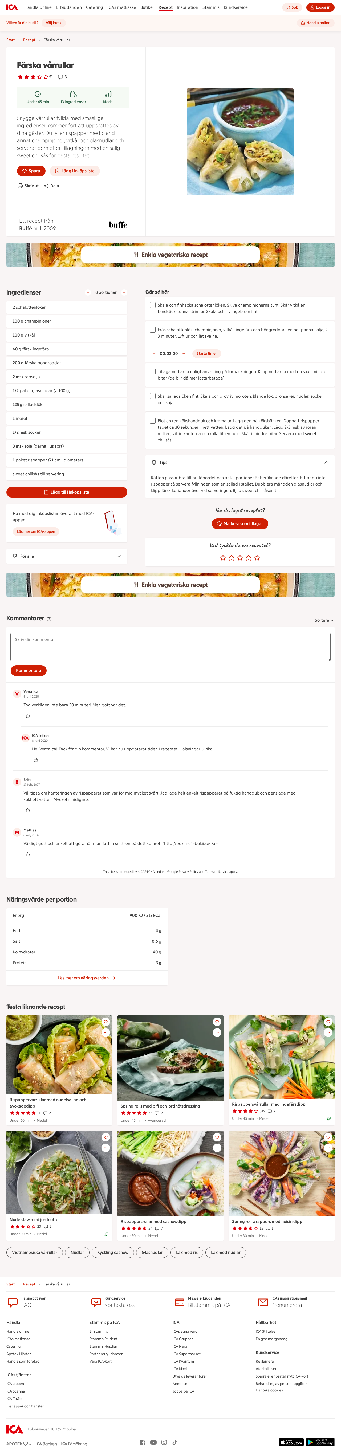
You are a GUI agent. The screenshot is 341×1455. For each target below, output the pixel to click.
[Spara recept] (106, 1022)
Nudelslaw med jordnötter (35, 1219)
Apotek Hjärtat (18, 1354)
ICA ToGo (14, 1399)
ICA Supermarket (187, 1354)
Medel (108, 102)
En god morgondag (271, 1339)
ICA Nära (180, 1346)
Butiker (147, 7)
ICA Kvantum (183, 1361)
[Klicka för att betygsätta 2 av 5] (231, 558)
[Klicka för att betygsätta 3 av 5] (240, 558)
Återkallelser (266, 1369)
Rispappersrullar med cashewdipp (153, 1221)
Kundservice (236, 7)
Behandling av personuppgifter (281, 1384)
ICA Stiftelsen (267, 1331)
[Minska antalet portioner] (88, 292)
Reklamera (265, 1361)
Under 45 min (38, 102)
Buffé (25, 228)
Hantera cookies (269, 1390)
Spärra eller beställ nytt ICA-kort (282, 1376)
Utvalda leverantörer (190, 1376)
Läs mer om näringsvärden (83, 977)
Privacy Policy (188, 872)
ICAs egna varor (186, 1331)
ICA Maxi (180, 1369)
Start (10, 40)
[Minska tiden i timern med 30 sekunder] (154, 353)
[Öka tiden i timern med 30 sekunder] (184, 353)
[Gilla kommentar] (27, 715)
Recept (166, 7)
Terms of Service (217, 872)
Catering (94, 7)
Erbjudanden (69, 7)
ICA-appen (15, 1384)
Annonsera (182, 1384)
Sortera (322, 620)
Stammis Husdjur (103, 1346)
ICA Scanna (15, 1391)
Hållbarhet (266, 1322)
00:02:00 (169, 353)
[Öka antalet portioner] (124, 292)
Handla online (38, 7)
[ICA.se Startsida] (12, 7)
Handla (13, 1322)
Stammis (211, 7)
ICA (176, 1322)
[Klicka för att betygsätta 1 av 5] (223, 558)
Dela (54, 185)
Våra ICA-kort (101, 1361)
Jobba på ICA (183, 1391)
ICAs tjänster (18, 1374)
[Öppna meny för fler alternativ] (106, 1032)
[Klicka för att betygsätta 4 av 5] (248, 558)
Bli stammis (99, 1331)
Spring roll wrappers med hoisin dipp (267, 1221)
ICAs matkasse (121, 7)
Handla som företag (22, 1361)
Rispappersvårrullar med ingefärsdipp (269, 1104)
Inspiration (187, 7)
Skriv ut (32, 185)
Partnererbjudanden (106, 1354)
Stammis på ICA (105, 1322)
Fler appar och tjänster (25, 1406)
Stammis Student (103, 1339)
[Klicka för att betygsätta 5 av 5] (257, 558)
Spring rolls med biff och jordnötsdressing (160, 1106)
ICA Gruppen (183, 1339)
